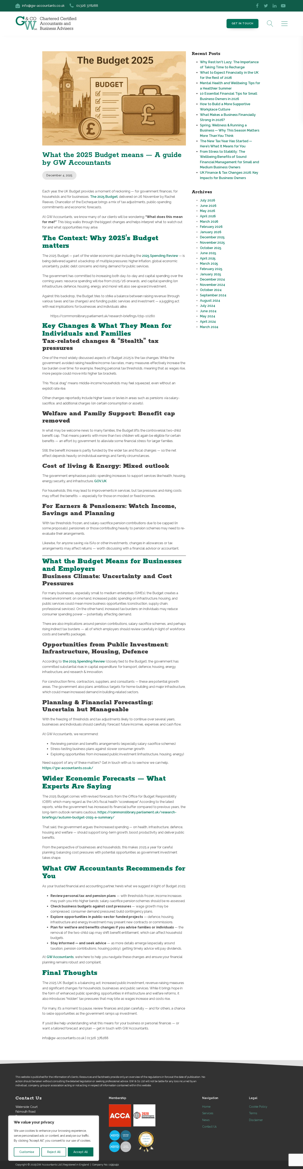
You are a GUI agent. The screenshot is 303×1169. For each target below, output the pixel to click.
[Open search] (270, 23)
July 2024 (207, 306)
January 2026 (210, 232)
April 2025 (207, 258)
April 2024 (208, 322)
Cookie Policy (258, 1106)
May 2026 (207, 211)
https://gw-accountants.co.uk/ (67, 768)
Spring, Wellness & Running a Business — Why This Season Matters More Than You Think (229, 130)
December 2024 (212, 279)
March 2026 (209, 222)
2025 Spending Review (160, 256)
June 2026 (208, 206)
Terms (253, 1113)
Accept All (80, 1152)
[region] (53, 1138)
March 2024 (209, 327)
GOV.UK (99, 481)
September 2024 (213, 295)
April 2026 (208, 216)
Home (206, 1106)
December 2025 (212, 237)
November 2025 (212, 243)
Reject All (54, 1152)
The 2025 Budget (104, 197)
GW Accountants (60, 957)
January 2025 (210, 274)
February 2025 (211, 269)
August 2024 (210, 301)
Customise (26, 1152)
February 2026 (211, 227)
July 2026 (207, 200)
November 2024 (212, 285)
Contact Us (209, 1126)
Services (207, 1113)
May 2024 (207, 316)
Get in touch (242, 23)
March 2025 (209, 263)
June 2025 (208, 253)
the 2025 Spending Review (84, 661)
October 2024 (211, 290)
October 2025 (210, 248)
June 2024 (208, 311)
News (206, 1120)
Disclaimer (256, 1120)
